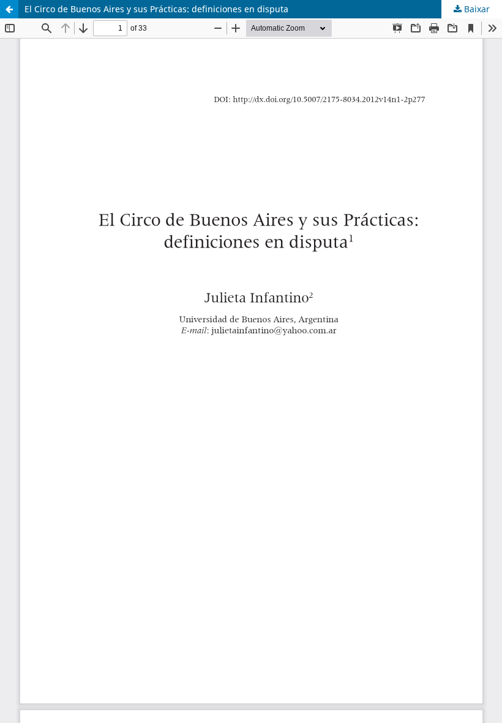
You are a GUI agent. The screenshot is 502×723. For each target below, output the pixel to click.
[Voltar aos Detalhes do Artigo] (9, 9)
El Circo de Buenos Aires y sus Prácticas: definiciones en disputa (156, 9)
